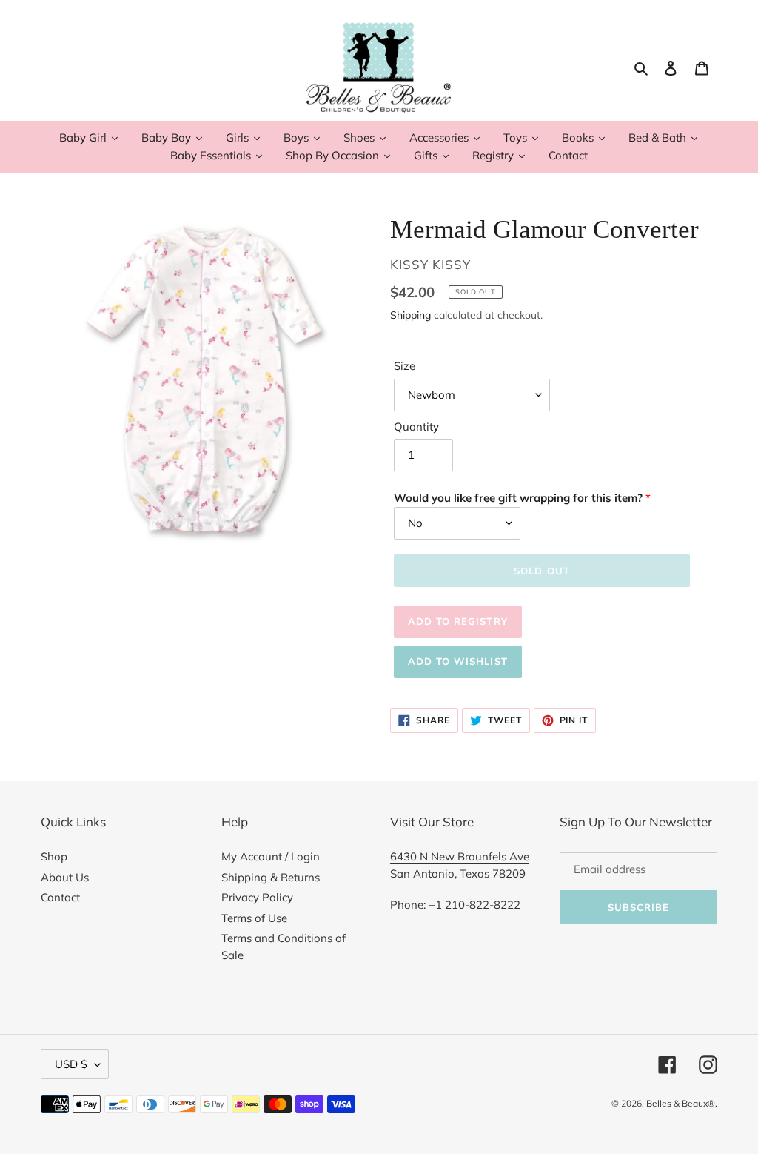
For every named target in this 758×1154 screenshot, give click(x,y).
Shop (54, 856)
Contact (60, 897)
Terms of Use (254, 918)
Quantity (416, 427)
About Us (65, 877)
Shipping (410, 314)
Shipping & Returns (270, 877)
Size (404, 366)
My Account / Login (270, 856)
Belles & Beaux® (680, 1103)
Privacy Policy (257, 897)
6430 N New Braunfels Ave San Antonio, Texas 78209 (459, 865)
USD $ (71, 1064)
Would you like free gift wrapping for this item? (518, 498)
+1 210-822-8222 (474, 905)
